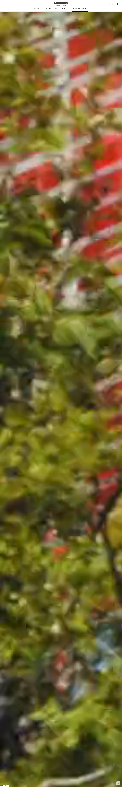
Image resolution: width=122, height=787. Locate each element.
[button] (4, 786)
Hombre (38, 9)
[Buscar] (113, 4)
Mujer (48, 9)
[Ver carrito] (117, 4)
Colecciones (61, 9)
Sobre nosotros (80, 9)
